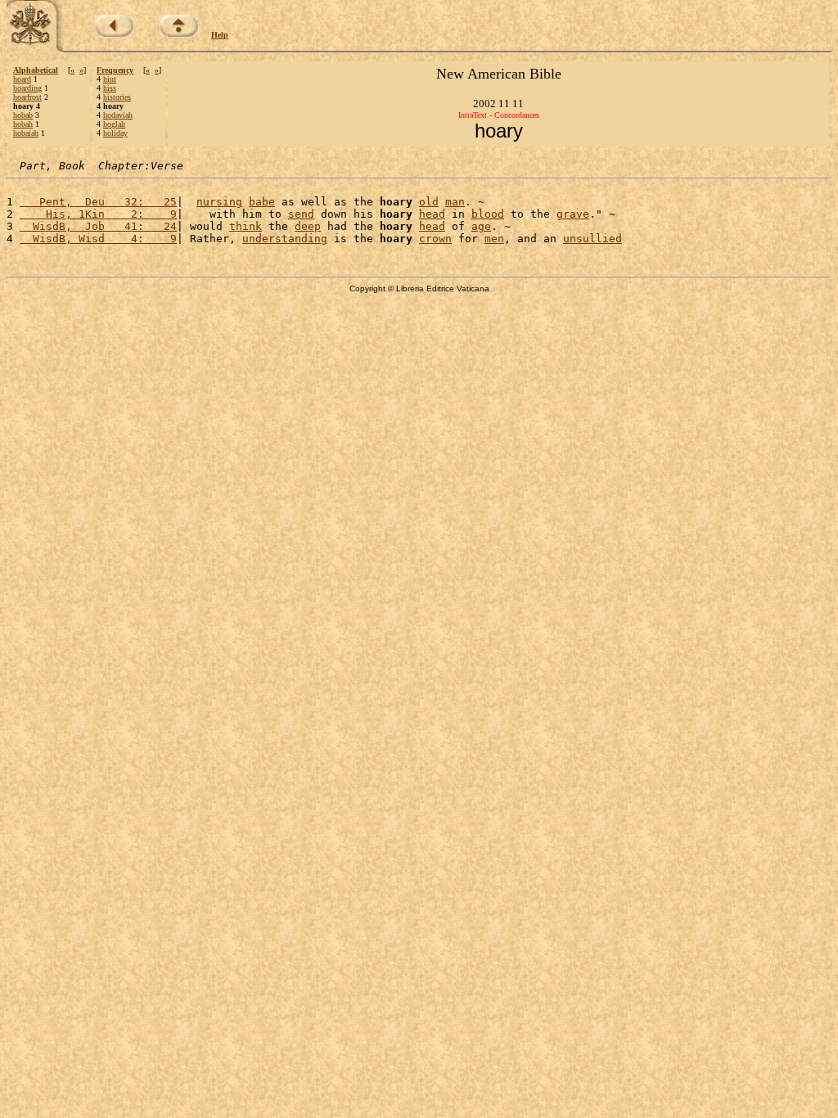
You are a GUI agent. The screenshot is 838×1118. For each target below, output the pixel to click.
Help (219, 34)
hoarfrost (27, 96)
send (301, 214)
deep (308, 226)
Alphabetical (35, 69)
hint (109, 78)
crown (435, 238)
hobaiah (25, 132)
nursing (219, 202)
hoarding (27, 87)
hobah (23, 123)
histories (117, 96)
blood (487, 214)
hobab (23, 114)
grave (572, 214)
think (245, 226)
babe (262, 202)
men (494, 238)
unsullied (592, 238)
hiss (109, 87)
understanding (284, 238)
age (481, 226)
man (455, 202)
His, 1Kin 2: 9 (98, 214)
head (432, 214)
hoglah (114, 123)
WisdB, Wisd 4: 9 (98, 238)
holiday (115, 132)
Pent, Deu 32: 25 (98, 202)
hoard (22, 78)
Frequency (115, 69)
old (429, 202)
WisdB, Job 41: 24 (98, 226)
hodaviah (118, 114)
